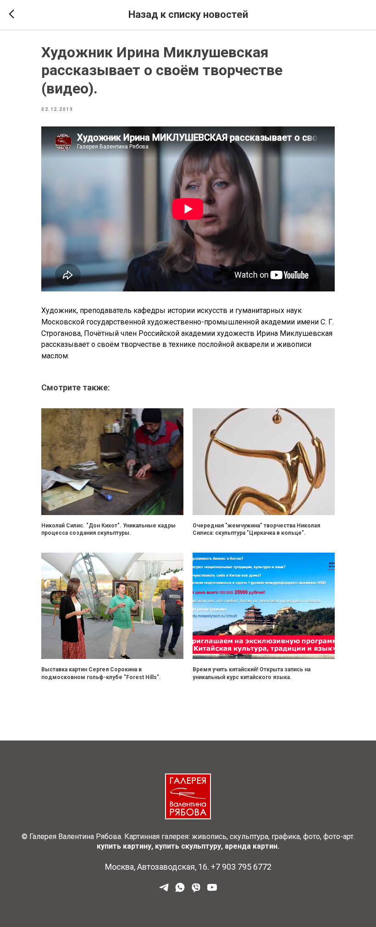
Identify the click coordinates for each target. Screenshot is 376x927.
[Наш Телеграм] (164, 890)
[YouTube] (212, 890)
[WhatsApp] (180, 890)
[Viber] (196, 890)
